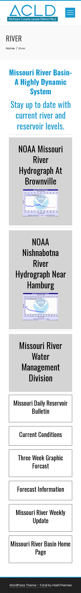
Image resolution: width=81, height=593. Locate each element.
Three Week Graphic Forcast (40, 461)
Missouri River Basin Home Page (40, 547)
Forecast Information (40, 489)
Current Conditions (40, 434)
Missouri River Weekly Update (40, 516)
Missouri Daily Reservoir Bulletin (40, 407)
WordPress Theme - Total (28, 585)
